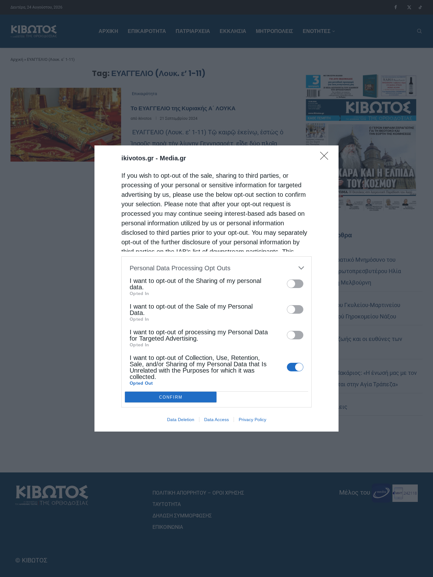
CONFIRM (171, 397)
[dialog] (216, 288)
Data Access (216, 419)
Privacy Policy (252, 419)
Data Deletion (180, 419)
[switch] (295, 283)
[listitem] (216, 268)
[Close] (326, 158)
